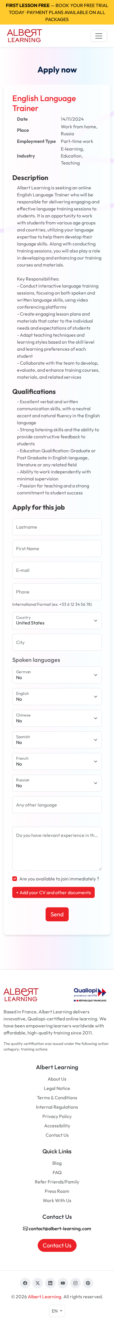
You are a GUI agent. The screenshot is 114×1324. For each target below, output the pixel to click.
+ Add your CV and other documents (53, 892)
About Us (57, 1079)
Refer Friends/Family (57, 1182)
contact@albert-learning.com (59, 1228)
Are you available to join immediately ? (59, 879)
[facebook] (25, 1283)
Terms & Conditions (57, 1097)
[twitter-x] (37, 1283)
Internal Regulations (57, 1107)
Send (57, 914)
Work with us (57, 1200)
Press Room (57, 1191)
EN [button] (55, 1311)
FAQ (57, 1172)
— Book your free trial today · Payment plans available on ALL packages (57, 12)
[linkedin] (50, 1283)
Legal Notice (57, 1088)
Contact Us (57, 1135)
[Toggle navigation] (99, 36)
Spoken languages (36, 659)
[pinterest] (88, 1283)
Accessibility (57, 1126)
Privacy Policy (57, 1116)
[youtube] (63, 1283)
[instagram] (75, 1283)
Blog (57, 1163)
